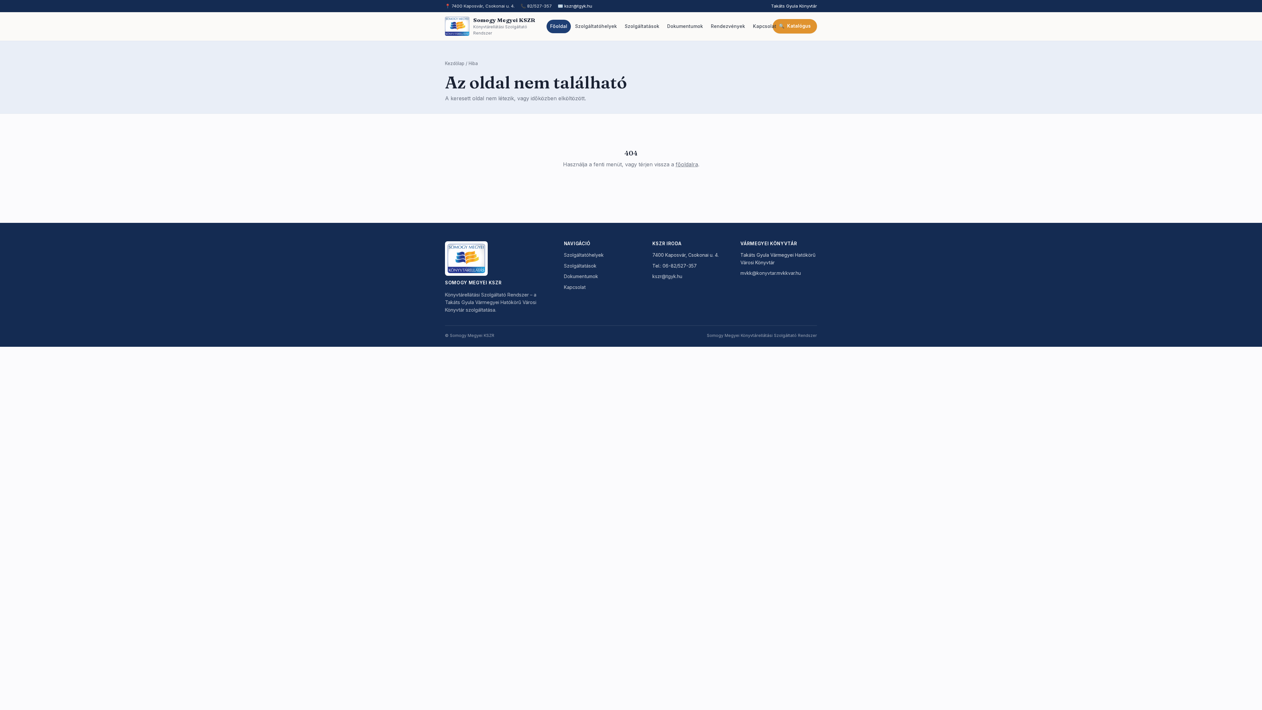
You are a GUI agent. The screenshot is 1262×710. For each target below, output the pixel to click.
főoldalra (687, 164)
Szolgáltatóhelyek (584, 255)
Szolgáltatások (580, 266)
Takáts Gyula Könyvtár (794, 6)
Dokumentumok (581, 276)
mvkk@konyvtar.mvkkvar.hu (770, 273)
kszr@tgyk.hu (578, 6)
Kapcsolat (575, 287)
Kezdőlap (454, 63)
